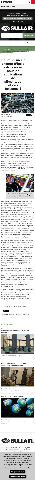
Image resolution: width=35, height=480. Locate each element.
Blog (9, 49)
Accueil (4, 49)
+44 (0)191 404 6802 (17, 21)
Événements (24, 13)
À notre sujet (11, 13)
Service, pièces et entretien (11, 355)
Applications (5, 388)
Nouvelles (17, 13)
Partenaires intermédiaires (13, 15)
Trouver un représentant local (17, 18)
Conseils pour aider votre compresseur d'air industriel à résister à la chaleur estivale (16, 330)
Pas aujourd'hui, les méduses (12, 396)
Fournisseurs (24, 15)
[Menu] (33, 2)
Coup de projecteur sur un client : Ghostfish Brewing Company (14, 364)
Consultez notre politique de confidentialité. (17, 468)
